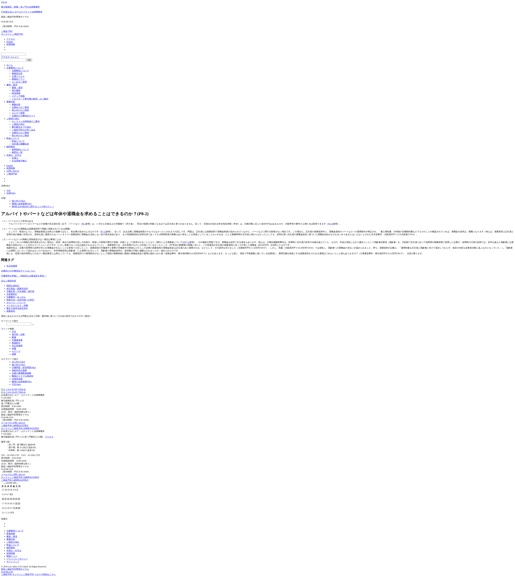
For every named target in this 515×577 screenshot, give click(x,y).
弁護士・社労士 (13, 155)
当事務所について (15, 68)
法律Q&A (11, 193)
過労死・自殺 (18, 334)
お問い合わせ (12, 171)
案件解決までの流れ (21, 127)
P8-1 (84, 224)
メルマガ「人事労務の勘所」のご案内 (30, 99)
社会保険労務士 (19, 161)
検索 (29, 60)
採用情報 (10, 44)
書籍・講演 (11, 85)
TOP (8, 190)
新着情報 (10, 533)
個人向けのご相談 (20, 110)
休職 (14, 348)
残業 (14, 354)
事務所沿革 (17, 73)
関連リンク (11, 556)
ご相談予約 (11, 174)
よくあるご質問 (19, 82)
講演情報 (16, 93)
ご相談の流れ (12, 118)
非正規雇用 (11, 266)
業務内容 (10, 102)
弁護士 (15, 158)
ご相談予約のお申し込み (23, 130)
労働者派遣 (17, 340)
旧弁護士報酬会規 (20, 144)
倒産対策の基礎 (19, 370)
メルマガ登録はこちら (45, 574)
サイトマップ (12, 562)
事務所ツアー (18, 79)
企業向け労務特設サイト (23, 116)
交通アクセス (18, 76)
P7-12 (103, 231)
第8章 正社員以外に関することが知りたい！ (33, 206)
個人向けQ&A (18, 201)
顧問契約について (20, 149)
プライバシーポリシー (17, 559)
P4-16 (330, 224)
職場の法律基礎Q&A (22, 204)
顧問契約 (10, 147)
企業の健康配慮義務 (21, 373)
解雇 (14, 337)
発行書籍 (16, 90)
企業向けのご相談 (20, 107)
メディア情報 (18, 96)
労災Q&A (16, 384)
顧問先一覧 (17, 152)
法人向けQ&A (18, 362)
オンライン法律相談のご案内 (26, 121)
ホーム (9, 65)
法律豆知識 (17, 379)
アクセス (10, 39)
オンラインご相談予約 (23, 574)
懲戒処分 (16, 343)
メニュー (14, 57)
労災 (14, 331)
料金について (12, 138)
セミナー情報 (18, 113)
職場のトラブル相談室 (22, 376)
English (9, 42)
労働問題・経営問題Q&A (24, 367)
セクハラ (16, 351)
